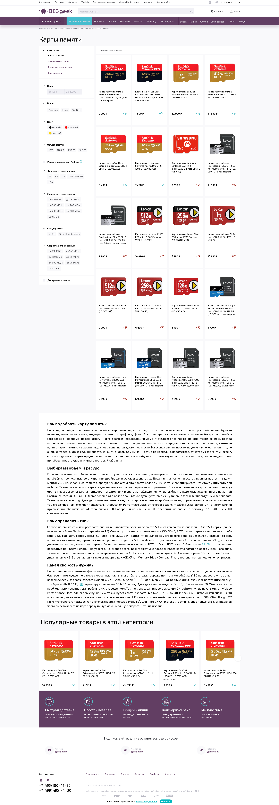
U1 (81, 584)
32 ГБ (206, 544)
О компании (44, 2)
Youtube (59, 749)
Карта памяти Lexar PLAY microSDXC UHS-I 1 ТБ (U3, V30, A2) (222, 237)
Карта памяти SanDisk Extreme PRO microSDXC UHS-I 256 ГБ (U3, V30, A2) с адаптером (113, 96)
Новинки (99, 21)
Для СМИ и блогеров (129, 2)
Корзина (218, 11)
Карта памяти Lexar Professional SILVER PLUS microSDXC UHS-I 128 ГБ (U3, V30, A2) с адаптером (185, 381)
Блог (232, 21)
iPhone (112, 21)
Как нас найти (163, 2)
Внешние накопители (60, 67)
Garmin (204, 21)
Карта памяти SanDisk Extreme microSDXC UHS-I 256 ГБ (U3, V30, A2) (113, 165)
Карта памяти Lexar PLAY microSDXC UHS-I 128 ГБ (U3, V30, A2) (185, 308)
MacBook (125, 21)
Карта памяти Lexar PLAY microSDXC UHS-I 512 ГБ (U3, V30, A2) (112, 308)
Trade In (85, 2)
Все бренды (217, 21)
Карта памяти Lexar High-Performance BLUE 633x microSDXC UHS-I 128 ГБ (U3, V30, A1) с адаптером (222, 309)
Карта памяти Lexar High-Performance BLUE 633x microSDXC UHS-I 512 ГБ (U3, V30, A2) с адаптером (149, 381)
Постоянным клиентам (104, 2)
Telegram (211, 749)
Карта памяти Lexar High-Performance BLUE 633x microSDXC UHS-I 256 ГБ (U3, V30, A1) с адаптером (113, 381)
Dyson (183, 21)
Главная (42, 28)
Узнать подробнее (146, 801)
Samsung (151, 21)
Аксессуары (167, 21)
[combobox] (115, 50)
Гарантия (72, 2)
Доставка (59, 2)
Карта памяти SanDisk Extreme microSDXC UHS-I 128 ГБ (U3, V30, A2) (149, 165)
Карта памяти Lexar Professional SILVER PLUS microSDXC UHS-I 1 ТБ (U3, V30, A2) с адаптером (222, 167)
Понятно (165, 801)
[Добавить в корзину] (125, 114)
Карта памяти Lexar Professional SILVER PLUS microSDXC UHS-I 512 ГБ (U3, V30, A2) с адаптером (112, 238)
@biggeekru (61, 751)
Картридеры (55, 72)
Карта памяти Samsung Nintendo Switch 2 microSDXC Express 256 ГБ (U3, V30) (185, 167)
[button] (238, 658)
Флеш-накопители (58, 61)
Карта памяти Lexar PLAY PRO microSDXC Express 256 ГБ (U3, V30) (185, 237)
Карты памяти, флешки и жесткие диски (77, 28)
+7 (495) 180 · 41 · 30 (55, 785)
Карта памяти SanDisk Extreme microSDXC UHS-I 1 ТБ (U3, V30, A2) (185, 94)
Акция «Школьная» (79, 21)
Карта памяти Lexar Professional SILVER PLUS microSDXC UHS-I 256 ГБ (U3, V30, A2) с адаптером (221, 381)
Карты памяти (56, 55)
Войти (237, 11)
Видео (242, 21)
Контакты (147, 2)
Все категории (50, 21)
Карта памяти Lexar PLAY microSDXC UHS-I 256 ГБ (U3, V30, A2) (149, 308)
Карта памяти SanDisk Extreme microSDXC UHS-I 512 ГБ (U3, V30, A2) (222, 94)
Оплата (125, 774)
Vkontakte (136, 749)
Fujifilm (193, 21)
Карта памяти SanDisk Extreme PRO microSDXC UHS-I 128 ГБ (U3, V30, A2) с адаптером (149, 96)
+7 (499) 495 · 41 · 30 (230, 2)
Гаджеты (53, 28)
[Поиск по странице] (191, 11)
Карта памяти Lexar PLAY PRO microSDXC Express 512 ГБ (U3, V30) (149, 237)
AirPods (138, 21)
